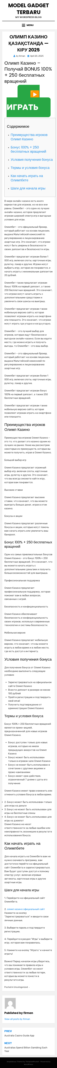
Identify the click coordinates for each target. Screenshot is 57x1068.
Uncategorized (21, 987)
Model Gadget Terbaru (28, 9)
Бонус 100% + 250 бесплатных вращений (28, 149)
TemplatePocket (32, 1062)
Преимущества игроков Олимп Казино (29, 137)
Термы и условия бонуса (30, 167)
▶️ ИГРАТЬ (23, 101)
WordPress (28, 1064)
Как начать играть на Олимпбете (27, 178)
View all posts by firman (17, 1019)
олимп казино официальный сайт (26, 909)
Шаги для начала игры (28, 188)
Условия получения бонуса (32, 159)
